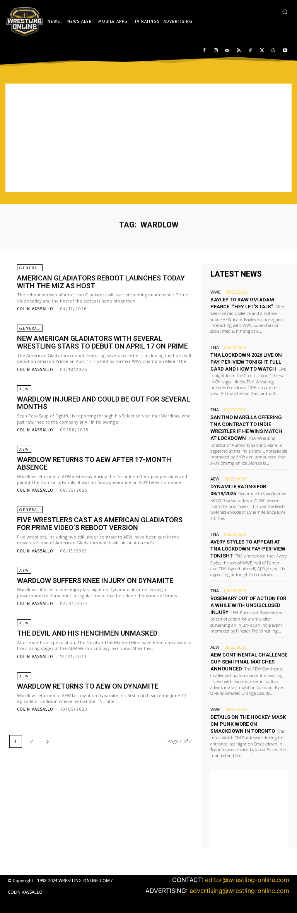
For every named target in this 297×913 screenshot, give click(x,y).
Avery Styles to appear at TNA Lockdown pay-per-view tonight (247, 549)
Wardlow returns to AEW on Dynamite (88, 686)
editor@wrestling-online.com (247, 880)
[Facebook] (204, 51)
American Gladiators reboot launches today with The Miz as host (101, 282)
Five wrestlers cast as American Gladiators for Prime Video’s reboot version (100, 524)
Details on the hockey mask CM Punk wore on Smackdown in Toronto (248, 724)
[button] (284, 11)
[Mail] (227, 51)
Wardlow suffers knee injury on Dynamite (95, 580)
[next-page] (47, 741)
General (29, 267)
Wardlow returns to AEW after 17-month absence (94, 463)
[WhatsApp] (273, 51)
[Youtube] (285, 51)
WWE (215, 292)
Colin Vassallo (35, 308)
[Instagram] (215, 51)
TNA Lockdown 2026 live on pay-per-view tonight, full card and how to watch (246, 362)
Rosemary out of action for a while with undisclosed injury (248, 605)
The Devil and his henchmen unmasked (87, 633)
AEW (24, 389)
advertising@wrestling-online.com (239, 890)
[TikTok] (250, 51)
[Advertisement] (148, 138)
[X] (262, 51)
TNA (214, 347)
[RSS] (239, 51)
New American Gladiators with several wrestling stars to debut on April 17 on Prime (102, 342)
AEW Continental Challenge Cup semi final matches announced (248, 662)
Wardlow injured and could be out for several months (103, 403)
